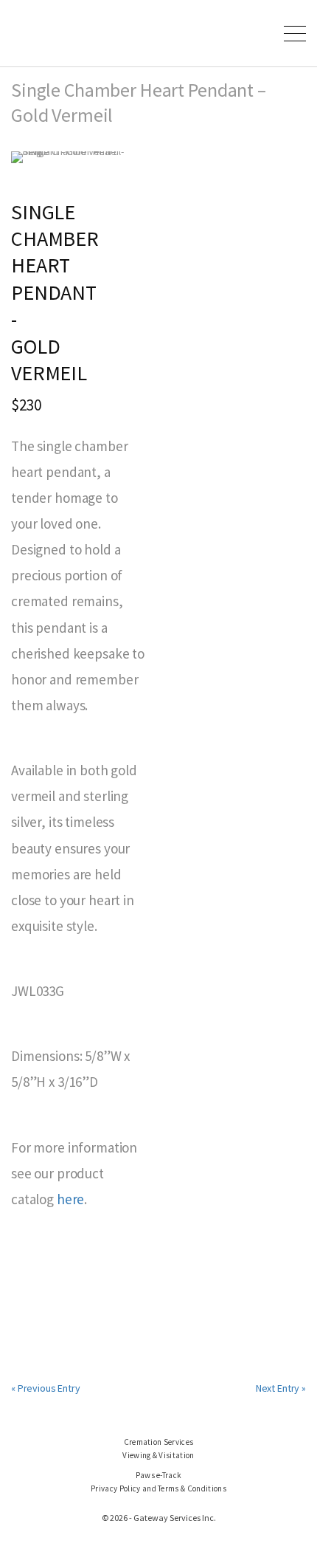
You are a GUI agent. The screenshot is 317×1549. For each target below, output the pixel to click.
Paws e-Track (159, 1475)
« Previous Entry (45, 1388)
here (70, 1199)
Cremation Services (159, 1442)
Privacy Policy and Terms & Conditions (158, 1488)
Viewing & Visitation (158, 1455)
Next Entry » (281, 1388)
